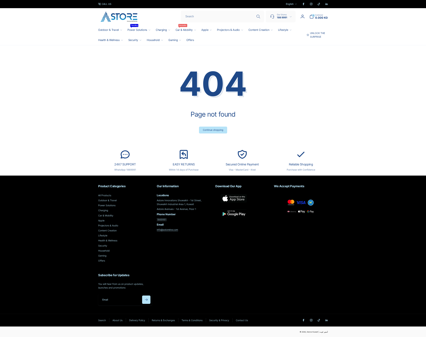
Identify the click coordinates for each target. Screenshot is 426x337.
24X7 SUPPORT (125, 164)
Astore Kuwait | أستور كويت (317, 332)
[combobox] (222, 16)
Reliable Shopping (301, 164)
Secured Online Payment (242, 164)
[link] (104, 4)
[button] (319, 16)
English (290, 3)
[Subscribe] (146, 300)
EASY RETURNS (184, 164)
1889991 (162, 219)
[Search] (258, 16)
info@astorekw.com (167, 229)
